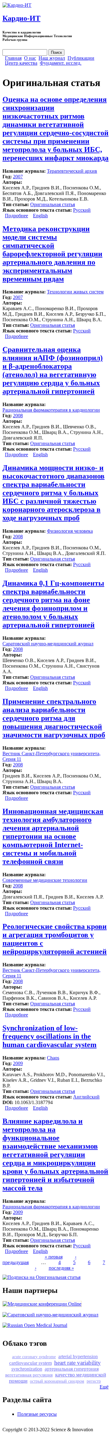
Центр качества (21, 63)
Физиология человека (70, 531)
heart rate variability (77, 1362)
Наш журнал (52, 58)
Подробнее (16, 215)
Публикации (81, 58)
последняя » (61, 1268)
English (40, 215)
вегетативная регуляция (29, 1374)
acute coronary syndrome (34, 1356)
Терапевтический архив (72, 171)
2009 (18, 1063)
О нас (30, 58)
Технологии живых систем (75, 291)
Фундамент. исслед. (60, 63)
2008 (18, 415)
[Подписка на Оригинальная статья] (41, 1277)
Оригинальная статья (52, 204)
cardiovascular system (30, 1363)
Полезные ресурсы (37, 1414)
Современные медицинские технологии (44, 880)
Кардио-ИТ (21, 18)
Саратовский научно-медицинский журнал (47, 643)
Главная (13, 58)
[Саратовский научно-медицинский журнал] (50, 1314)
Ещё (104, 1386)
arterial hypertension (78, 1356)
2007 (18, 176)
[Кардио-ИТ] (16, 5)
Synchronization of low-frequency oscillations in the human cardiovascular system (49, 1036)
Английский (86, 1096)
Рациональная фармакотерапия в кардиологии (51, 410)
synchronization (26, 1369)
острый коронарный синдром (57, 1381)
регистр (94, 1381)
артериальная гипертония (72, 1369)
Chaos (53, 1057)
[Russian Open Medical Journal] (34, 1325)
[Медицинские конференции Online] (42, 1303)
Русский (82, 210)
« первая (54, 1256)
